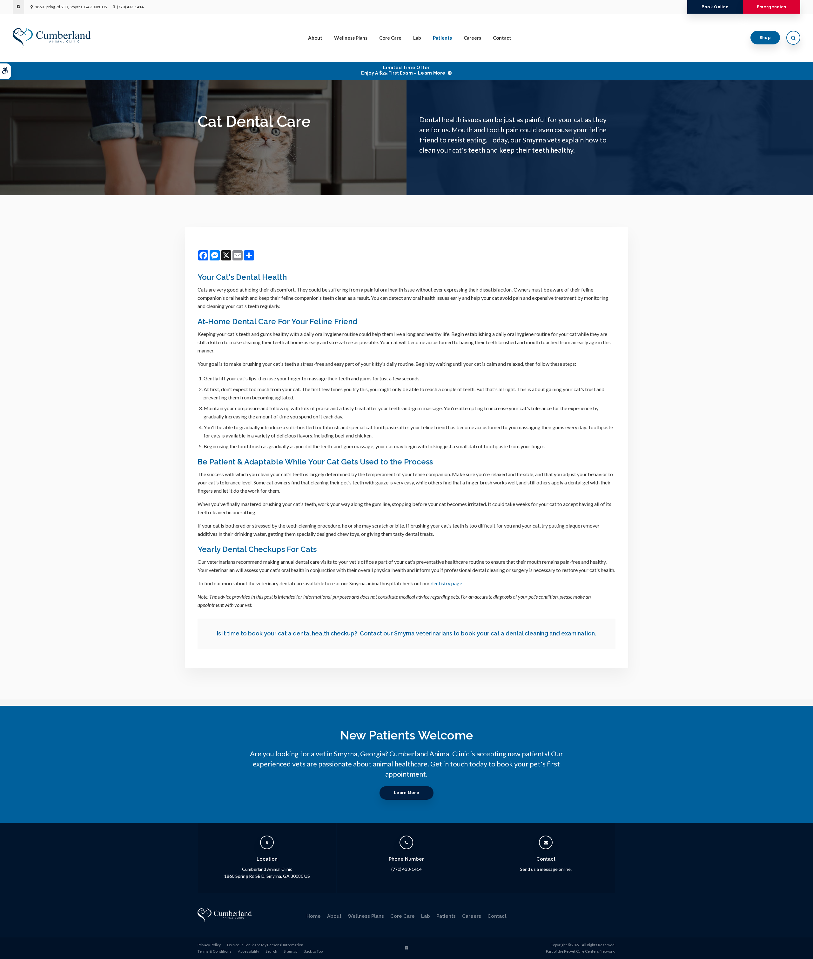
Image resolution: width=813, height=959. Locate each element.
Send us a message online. (546, 869)
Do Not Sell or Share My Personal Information (265, 945)
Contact (502, 38)
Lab (417, 38)
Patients (442, 38)
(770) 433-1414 (130, 6)
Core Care (390, 38)
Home (313, 916)
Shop (765, 37)
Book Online (715, 6)
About (315, 38)
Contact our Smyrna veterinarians (406, 633)
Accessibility (248, 951)
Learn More (406, 792)
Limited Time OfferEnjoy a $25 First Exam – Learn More (403, 70)
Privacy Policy (209, 945)
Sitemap (290, 951)
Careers (472, 38)
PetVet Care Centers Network (589, 951)
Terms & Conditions (215, 951)
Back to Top (313, 951)
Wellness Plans (350, 38)
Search (271, 951)
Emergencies (771, 6)
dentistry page (446, 583)
